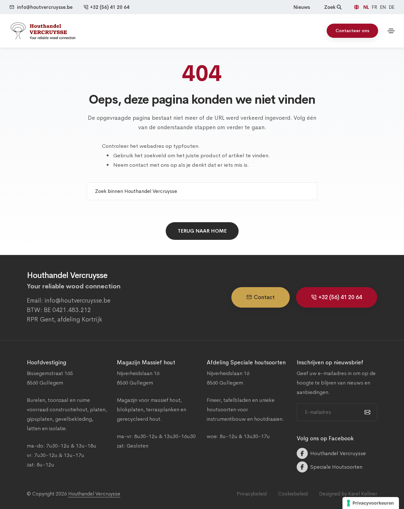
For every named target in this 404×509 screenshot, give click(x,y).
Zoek (330, 7)
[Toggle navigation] (391, 31)
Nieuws (302, 7)
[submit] (366, 412)
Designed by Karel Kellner (348, 493)
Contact (264, 297)
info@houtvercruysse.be (45, 7)
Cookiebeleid (293, 493)
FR (375, 7)
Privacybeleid (252, 493)
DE (392, 7)
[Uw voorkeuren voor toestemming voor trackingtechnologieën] (370, 503)
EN (383, 7)
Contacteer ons (352, 30)
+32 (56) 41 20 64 (109, 7)
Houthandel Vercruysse (94, 493)
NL (366, 7)
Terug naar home (202, 231)
